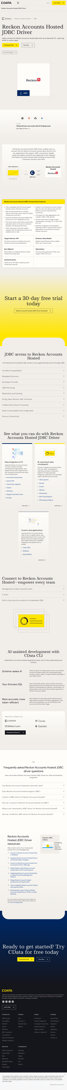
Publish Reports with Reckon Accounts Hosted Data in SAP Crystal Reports (22, 869)
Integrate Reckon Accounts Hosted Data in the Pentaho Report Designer (24, 859)
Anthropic (21, 1050)
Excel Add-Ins (6, 1035)
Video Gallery (6, 1067)
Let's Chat (57, 3)
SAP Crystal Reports (45, 497)
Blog (3, 1056)
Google (20, 1056)
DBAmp (20, 1026)
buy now (26, 45)
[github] (9, 1001)
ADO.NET (4, 1024)
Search (47, 3)
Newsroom (54, 1024)
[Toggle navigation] (17, 3)
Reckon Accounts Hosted (22, 18)
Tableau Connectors (8, 1040)
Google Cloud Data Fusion (14, 494)
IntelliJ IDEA (26, 548)
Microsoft (21, 1058)
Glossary (4, 1064)
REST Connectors (7, 1032)
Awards (53, 1026)
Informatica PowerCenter (14, 477)
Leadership (54, 1029)
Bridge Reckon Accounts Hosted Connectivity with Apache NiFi (20, 881)
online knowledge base (16, 902)
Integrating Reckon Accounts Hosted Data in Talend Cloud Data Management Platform (23, 875)
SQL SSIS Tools (22, 1024)
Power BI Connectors (8, 1038)
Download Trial (9, 45)
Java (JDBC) (5, 1021)
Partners (53, 1032)
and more (25, 505)
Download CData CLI (13, 732)
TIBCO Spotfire (44, 480)
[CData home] (7, 3)
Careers (53, 1035)
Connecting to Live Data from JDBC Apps (55, 846)
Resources (5, 1058)
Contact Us (54, 1038)
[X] (6, 1001)
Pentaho (9, 498)
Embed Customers (39, 1026)
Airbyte (8, 488)
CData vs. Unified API (40, 1032)
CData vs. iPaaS (38, 1029)
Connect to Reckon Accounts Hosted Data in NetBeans (23, 854)
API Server (5, 1029)
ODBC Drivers (6, 1018)
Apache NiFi (10, 481)
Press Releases (55, 1021)
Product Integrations (40, 1021)
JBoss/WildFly (27, 554)
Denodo (41, 483)
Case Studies (6, 1053)
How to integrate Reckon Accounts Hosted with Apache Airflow (23, 886)
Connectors (37, 1018)
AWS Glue (9, 491)
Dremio (41, 486)
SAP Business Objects (46, 500)
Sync (19, 1018)
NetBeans (26, 551)
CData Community (7, 1050)
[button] (33, 370)
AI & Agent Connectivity (41, 1024)
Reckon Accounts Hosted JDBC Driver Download (31, 311)
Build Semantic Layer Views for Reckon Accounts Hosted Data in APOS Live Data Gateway (23, 892)
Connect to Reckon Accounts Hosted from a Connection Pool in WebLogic (23, 864)
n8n (19, 1061)
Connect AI (21, 1021)
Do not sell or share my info (57, 1084)
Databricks (21, 1053)
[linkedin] (3, 1001)
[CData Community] (13, 1001)
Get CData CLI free (21, 128)
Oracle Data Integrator (13, 484)
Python (4, 1026)
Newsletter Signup (7, 1061)
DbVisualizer (43, 493)
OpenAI (20, 1064)
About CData (54, 1018)
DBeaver (42, 490)
